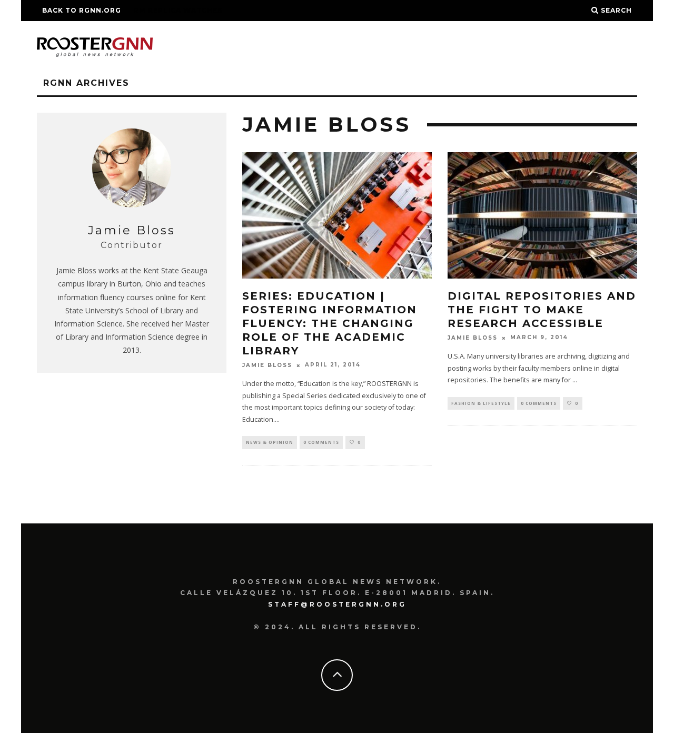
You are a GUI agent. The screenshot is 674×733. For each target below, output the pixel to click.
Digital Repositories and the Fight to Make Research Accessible (542, 310)
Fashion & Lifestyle (481, 403)
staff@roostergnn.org (337, 604)
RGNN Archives (86, 83)
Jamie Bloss (267, 365)
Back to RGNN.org (81, 10)
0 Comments (321, 442)
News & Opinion (269, 442)
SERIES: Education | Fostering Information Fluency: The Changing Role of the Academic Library (329, 323)
